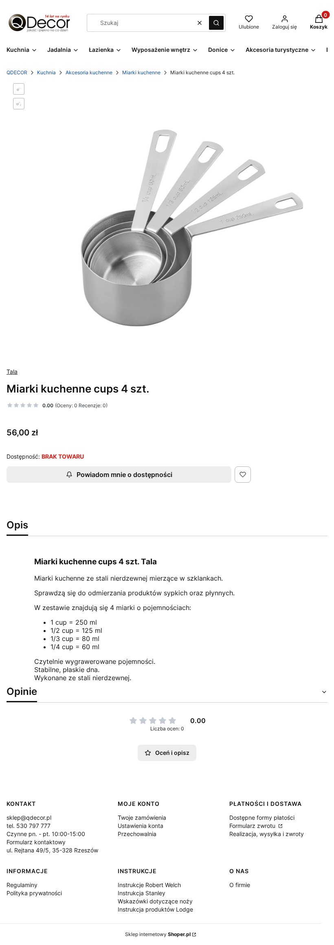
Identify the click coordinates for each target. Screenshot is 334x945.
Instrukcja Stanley (141, 893)
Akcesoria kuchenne (89, 72)
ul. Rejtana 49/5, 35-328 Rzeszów (52, 850)
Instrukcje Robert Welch (149, 884)
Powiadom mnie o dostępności (124, 474)
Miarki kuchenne (141, 72)
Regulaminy (22, 884)
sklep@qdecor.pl (29, 817)
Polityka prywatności (34, 893)
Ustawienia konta (140, 825)
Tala (12, 371)
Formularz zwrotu (253, 825)
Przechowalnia (137, 833)
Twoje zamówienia (142, 817)
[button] (216, 23)
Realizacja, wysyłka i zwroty (266, 833)
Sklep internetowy (158, 934)
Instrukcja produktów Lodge (155, 909)
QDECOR (17, 72)
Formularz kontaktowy (36, 842)
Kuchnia (46, 72)
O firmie (239, 884)
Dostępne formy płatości (261, 817)
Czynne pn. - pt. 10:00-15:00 (46, 833)
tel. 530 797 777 (29, 825)
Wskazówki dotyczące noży (155, 901)
